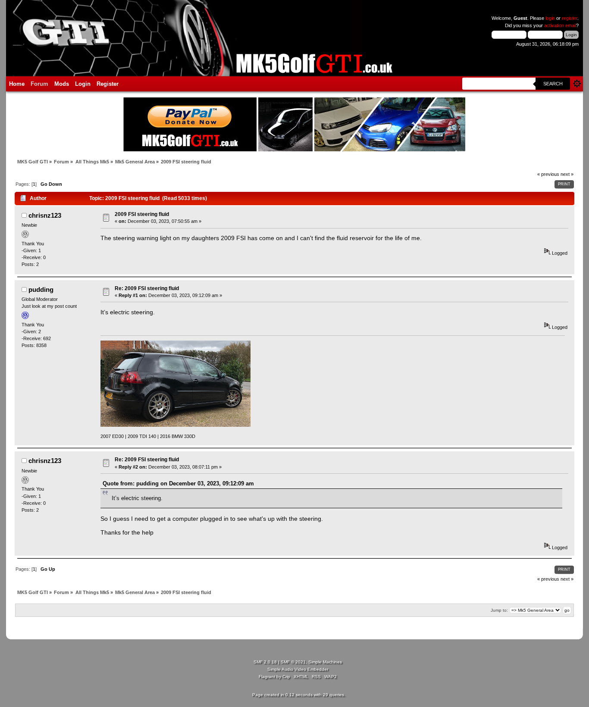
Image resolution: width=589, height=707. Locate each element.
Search (553, 83)
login (550, 18)
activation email (560, 25)
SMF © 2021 (293, 662)
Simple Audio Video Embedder (297, 669)
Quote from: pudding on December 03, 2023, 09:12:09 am (178, 483)
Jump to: (499, 610)
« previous (548, 174)
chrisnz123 (44, 215)
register (569, 18)
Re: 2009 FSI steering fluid (147, 288)
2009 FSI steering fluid (142, 214)
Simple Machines (325, 662)
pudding (40, 289)
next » (567, 174)
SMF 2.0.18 (265, 662)
